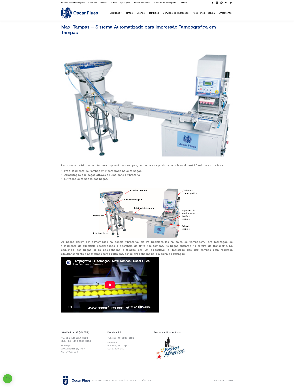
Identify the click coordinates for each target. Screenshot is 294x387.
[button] (7, 378)
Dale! (230, 380)
